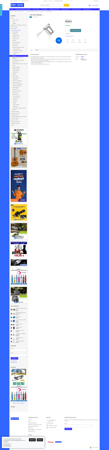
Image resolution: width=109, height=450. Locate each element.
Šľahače (14, 56)
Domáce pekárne (16, 70)
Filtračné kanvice (16, 87)
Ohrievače (15, 109)
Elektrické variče (16, 37)
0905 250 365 (50, 422)
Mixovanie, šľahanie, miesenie (18, 47)
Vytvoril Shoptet (95, 447)
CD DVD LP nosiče (14, 120)
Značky (12, 125)
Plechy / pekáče (16, 104)
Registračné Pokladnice (15, 121)
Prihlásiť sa (14, 358)
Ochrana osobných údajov (33, 426)
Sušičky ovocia (15, 38)
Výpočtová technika (15, 111)
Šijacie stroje (15, 75)
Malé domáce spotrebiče (16, 30)
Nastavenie (7, 445)
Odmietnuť (32, 440)
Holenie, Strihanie (16, 77)
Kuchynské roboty (16, 49)
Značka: (35, 17)
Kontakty (45, 1)
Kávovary (14, 40)
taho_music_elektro (52, 427)
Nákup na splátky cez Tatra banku (34, 429)
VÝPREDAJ (14, 23)
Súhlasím (40, 440)
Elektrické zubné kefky (17, 86)
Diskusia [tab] (37, 50)
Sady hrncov (15, 99)
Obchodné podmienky (58, 1)
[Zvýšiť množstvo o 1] (69, 29)
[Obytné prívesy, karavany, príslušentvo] (58, 442)
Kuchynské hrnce (16, 98)
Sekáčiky (14, 54)
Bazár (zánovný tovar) (15, 123)
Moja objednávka (31, 431)
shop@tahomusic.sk (52, 420)
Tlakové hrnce (15, 72)
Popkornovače (15, 92)
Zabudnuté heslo (14, 362)
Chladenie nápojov (16, 35)
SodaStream (15, 33)
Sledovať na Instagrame (19, 403)
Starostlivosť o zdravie (17, 91)
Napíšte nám (30, 427)
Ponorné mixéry (16, 52)
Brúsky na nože (15, 89)
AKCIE (12, 18)
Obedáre (14, 103)
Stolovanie (15, 101)
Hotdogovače (15, 106)
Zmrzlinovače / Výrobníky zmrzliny (19, 108)
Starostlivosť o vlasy (16, 82)
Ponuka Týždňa (15, 20)
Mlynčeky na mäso (16, 68)
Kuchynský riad (15, 94)
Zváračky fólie (15, 79)
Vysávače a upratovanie (17, 80)
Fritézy (14, 65)
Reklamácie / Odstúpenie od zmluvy (35, 424)
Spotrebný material (15, 118)
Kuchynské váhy (16, 44)
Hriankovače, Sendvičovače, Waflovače (18, 58)
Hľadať (66, 5)
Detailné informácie (69, 36)
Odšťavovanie (15, 62)
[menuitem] (11, 9)
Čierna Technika (14, 26)
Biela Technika (14, 28)
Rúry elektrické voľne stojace (18, 60)
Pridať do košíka (76, 30)
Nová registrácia (14, 360)
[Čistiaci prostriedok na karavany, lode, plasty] (51, 442)
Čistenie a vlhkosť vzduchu (18, 84)
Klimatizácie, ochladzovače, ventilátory (18, 25)
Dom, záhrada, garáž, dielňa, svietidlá (18, 116)
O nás (51, 1)
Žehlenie (14, 74)
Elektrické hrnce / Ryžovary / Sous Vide (20, 63)
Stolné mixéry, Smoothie (17, 50)
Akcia (14, 21)
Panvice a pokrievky (16, 96)
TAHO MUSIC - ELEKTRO (52, 425)
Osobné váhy (15, 45)
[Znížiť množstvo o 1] (69, 31)
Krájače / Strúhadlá (16, 67)
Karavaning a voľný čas (15, 113)
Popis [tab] (32, 50)
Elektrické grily (15, 32)
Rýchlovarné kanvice (16, 42)
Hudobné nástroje (14, 115)
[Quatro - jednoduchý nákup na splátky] (19, 186)
